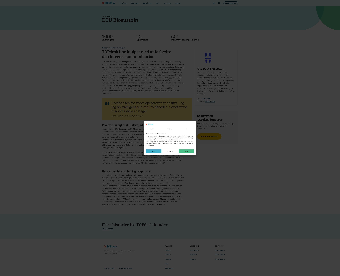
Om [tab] (187, 129)
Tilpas (169, 151)
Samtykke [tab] (152, 129)
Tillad (186, 151)
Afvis (153, 151)
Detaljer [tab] (170, 129)
